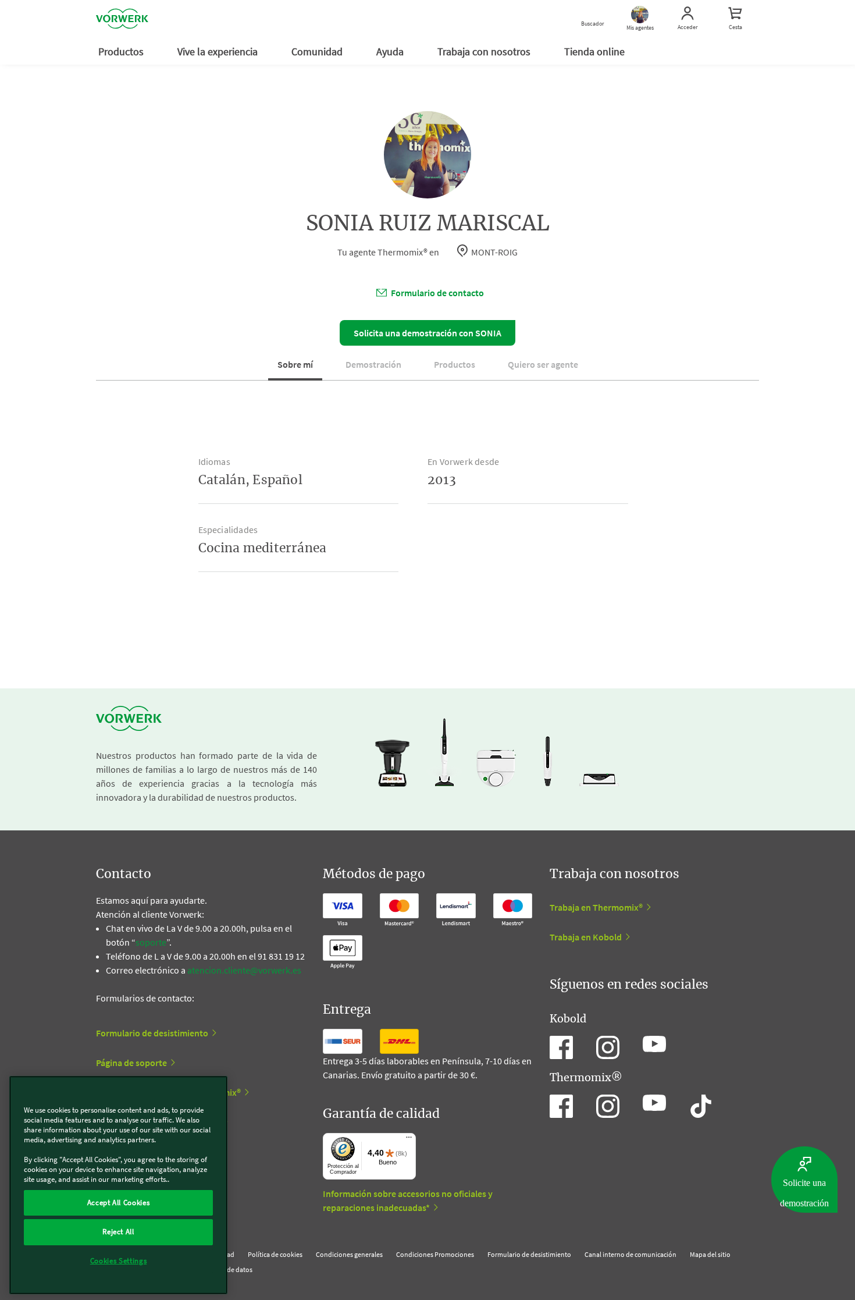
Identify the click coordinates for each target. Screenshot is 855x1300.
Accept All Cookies (118, 1202)
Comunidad (318, 51)
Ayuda (391, 51)
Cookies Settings (118, 1261)
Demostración (373, 364)
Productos (122, 51)
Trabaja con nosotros (485, 51)
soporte (151, 942)
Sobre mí (295, 364)
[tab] (295, 369)
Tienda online (595, 51)
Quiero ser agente (543, 364)
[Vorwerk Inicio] (122, 19)
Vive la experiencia (218, 51)
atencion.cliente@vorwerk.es (244, 970)
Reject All (118, 1232)
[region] (118, 1185)
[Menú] (409, 1140)
